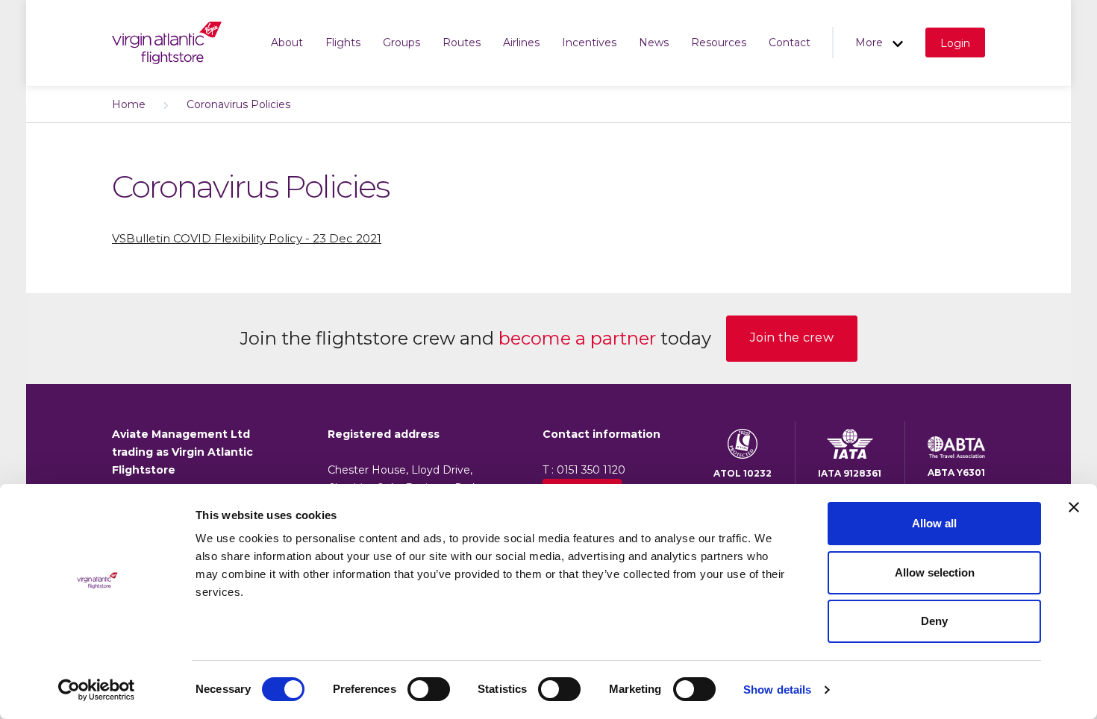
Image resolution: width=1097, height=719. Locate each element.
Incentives (589, 42)
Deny (934, 621)
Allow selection (935, 572)
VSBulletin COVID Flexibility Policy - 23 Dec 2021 (246, 238)
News (654, 42)
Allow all (934, 523)
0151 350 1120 (591, 470)
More (870, 42)
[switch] (428, 689)
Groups (401, 42)
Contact (789, 42)
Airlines (521, 42)
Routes (462, 42)
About (287, 42)
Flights (342, 42)
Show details (777, 689)
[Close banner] (1074, 507)
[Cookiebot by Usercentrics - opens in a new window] (96, 690)
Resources (718, 42)
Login (955, 43)
